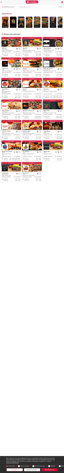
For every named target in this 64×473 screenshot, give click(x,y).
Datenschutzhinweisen (12, 462)
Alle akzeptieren (49, 469)
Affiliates (52, 466)
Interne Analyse (24, 466)
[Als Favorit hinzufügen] (19, 48)
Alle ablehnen (14, 469)
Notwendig (11, 466)
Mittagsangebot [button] (16, 65)
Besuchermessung (40, 466)
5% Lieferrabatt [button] (17, 123)
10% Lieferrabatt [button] (16, 81)
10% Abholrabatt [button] (37, 65)
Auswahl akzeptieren (32, 469)
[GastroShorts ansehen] (56, 48)
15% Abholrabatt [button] (16, 63)
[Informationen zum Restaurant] (17, 48)
